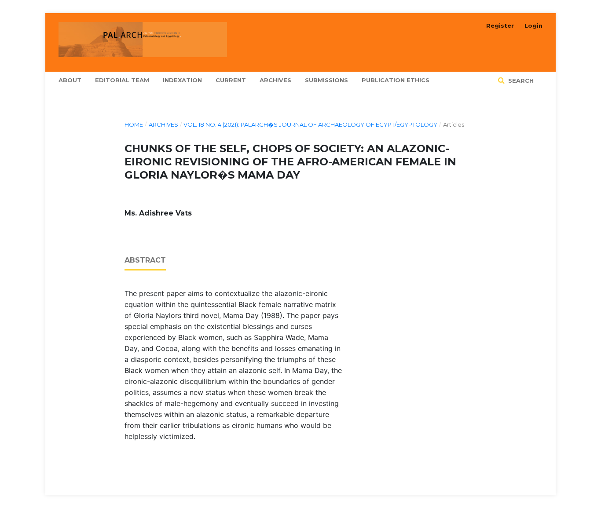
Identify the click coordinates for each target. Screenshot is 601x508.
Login (533, 25)
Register (500, 25)
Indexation (182, 80)
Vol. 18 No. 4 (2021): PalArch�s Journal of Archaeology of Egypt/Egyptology (310, 124)
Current (231, 80)
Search (520, 80)
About (70, 80)
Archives (275, 80)
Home (134, 124)
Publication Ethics (395, 80)
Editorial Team (122, 80)
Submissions (326, 80)
